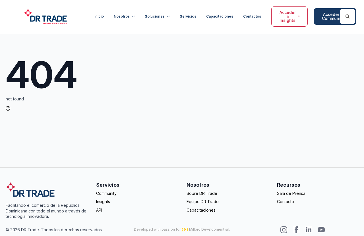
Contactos (252, 16)
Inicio (99, 16)
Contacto (285, 201)
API (99, 210)
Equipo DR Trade (203, 201)
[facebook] (296, 229)
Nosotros (122, 16)
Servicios (188, 16)
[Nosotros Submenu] (134, 16)
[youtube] (321, 229)
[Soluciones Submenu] (169, 16)
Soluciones (155, 16)
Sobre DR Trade (202, 193)
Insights (103, 201)
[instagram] (283, 229)
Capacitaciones (219, 16)
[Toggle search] (347, 16)
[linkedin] (308, 229)
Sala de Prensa (291, 193)
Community (106, 193)
